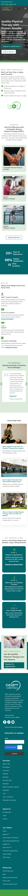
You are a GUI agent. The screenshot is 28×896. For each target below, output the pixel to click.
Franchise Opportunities (10, 884)
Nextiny (20, 727)
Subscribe (14, 753)
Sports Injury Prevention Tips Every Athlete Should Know (12, 480)
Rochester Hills (7, 780)
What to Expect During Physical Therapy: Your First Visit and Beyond (13, 513)
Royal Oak (5, 783)
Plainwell (5, 774)
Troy (4, 793)
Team (4, 815)
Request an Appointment (11, 46)
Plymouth (5, 777)
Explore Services (8, 52)
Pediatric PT (6, 844)
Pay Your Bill (6, 881)
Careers (5, 819)
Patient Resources (8, 871)
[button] (26, 383)
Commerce (6, 770)
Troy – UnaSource (8, 797)
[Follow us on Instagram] (8, 722)
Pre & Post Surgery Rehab (10, 851)
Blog (4, 874)
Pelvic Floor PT (7, 847)
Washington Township (9, 800)
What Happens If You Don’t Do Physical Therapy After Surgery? (13, 447)
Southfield (6, 790)
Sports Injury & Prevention (10, 837)
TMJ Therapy (6, 857)
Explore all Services (14, 237)
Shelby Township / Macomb (11, 787)
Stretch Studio (7, 854)
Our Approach (7, 812)
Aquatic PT (6, 834)
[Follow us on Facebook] (4, 722)
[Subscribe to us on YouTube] (13, 722)
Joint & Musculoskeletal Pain (11, 841)
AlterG (4, 831)
